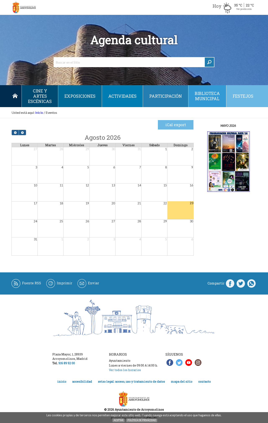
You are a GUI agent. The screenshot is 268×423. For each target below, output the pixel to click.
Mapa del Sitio (181, 381)
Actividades (122, 96)
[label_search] (209, 62)
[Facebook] (230, 283)
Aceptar (118, 420)
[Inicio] (24, 7)
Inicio (15, 96)
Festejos (243, 96)
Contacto (204, 381)
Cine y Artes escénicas (40, 96)
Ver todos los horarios (125, 370)
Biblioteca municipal (207, 96)
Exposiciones (79, 96)
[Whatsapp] (251, 283)
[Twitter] (241, 283)
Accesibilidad (82, 381)
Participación (165, 96)
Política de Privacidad (142, 420)
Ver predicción (244, 8)
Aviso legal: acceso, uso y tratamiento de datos (131, 381)
